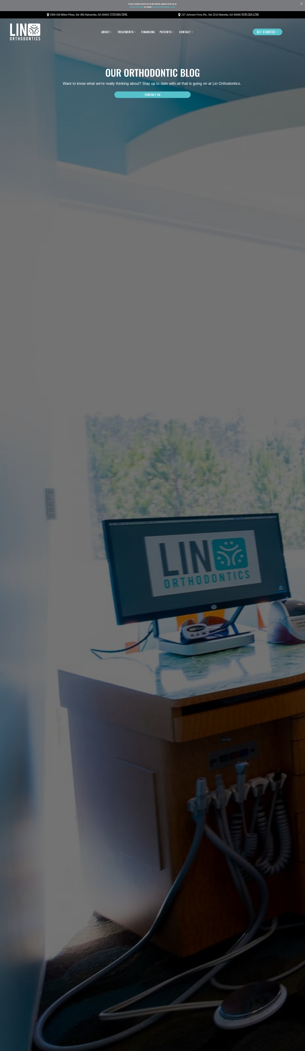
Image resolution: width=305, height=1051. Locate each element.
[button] (107, 32)
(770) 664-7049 (119, 14)
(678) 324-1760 (250, 14)
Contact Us (152, 95)
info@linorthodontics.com (163, 7)
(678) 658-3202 (137, 7)
